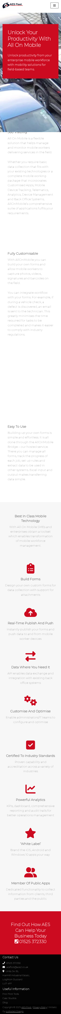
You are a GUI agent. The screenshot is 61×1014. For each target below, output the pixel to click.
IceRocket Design (15, 1011)
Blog (5, 1002)
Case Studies (9, 998)
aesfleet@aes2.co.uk (16, 967)
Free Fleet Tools (11, 993)
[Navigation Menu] (54, 5)
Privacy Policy (40, 1007)
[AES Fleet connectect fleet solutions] (13, 5)
